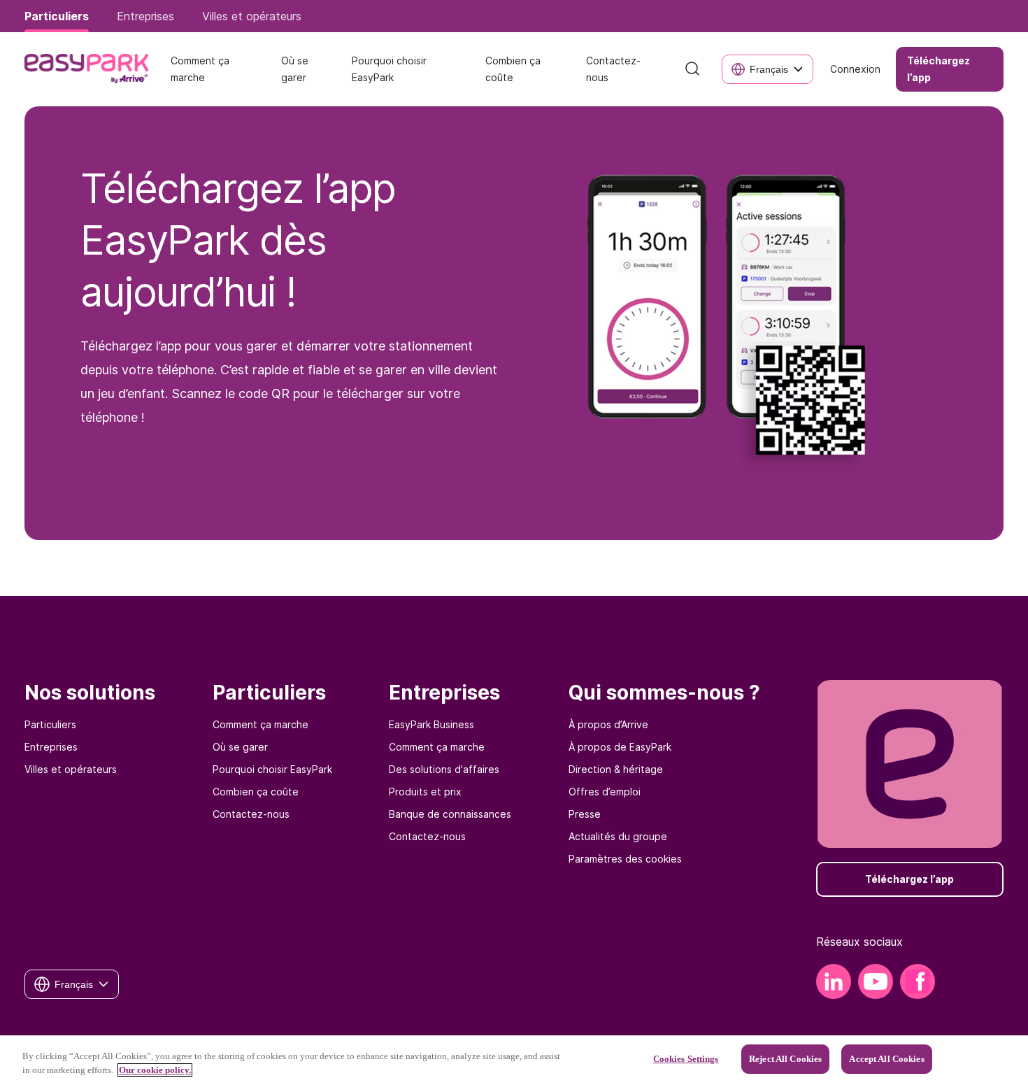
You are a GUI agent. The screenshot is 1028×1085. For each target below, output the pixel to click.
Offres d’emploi (605, 791)
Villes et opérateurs (70, 769)
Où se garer (240, 747)
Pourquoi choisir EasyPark (272, 769)
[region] (514, 1060)
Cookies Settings (686, 1059)
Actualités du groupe (618, 836)
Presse (585, 814)
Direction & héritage (616, 769)
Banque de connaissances (450, 814)
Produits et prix (425, 791)
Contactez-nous (251, 814)
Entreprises (51, 747)
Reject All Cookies (785, 1059)
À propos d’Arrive (608, 724)
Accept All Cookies (886, 1059)
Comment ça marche (260, 724)
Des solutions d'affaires (444, 769)
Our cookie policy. (155, 1070)
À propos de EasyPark (620, 747)
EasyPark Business (431, 724)
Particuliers (50, 724)
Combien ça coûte (256, 791)
